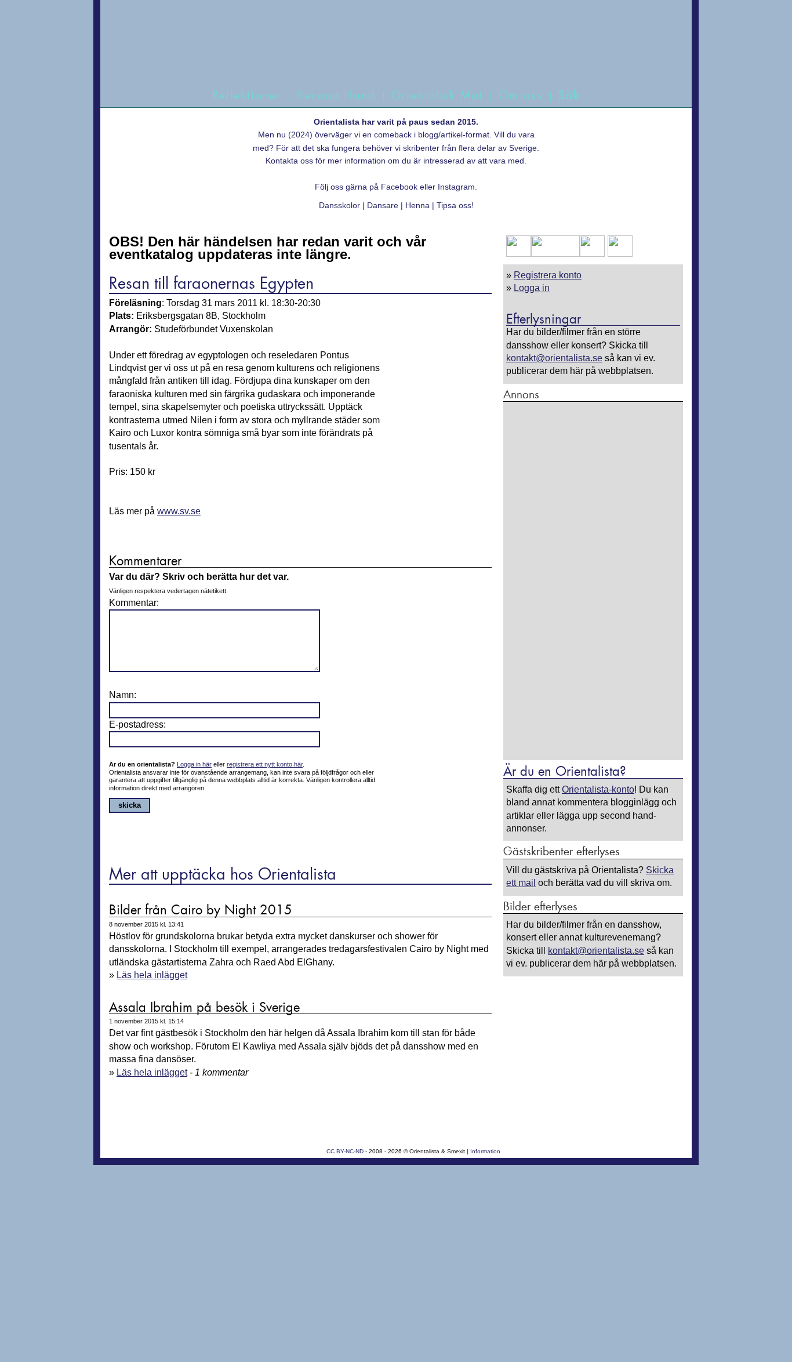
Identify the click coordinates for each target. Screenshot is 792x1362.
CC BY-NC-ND (345, 1151)
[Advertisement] (593, 580)
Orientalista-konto (598, 789)
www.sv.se (179, 511)
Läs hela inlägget (152, 975)
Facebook (399, 186)
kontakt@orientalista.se (554, 358)
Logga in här (194, 764)
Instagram (456, 186)
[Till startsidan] (383, 56)
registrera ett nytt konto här (265, 764)
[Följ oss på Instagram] (619, 254)
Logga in (532, 288)
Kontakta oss (289, 160)
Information (485, 1151)
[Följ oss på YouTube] (555, 254)
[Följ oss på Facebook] (518, 254)
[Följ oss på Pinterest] (592, 254)
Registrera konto (548, 275)
